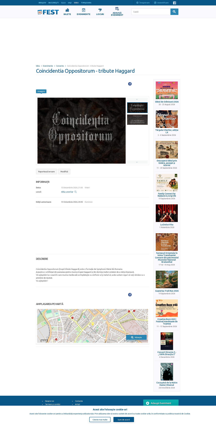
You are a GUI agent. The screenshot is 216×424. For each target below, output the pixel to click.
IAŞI (70, 3)
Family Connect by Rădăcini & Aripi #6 (167, 195)
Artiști (77, 404)
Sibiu (38, 66)
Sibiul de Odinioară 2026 (167, 102)
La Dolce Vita (166, 225)
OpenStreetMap (132, 341)
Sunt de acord (124, 420)
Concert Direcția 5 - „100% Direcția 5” (166, 353)
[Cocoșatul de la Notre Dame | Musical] (167, 371)
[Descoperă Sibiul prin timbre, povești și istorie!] (167, 149)
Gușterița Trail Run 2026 (167, 291)
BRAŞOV (42, 3)
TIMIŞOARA (86, 3)
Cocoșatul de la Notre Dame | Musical (166, 384)
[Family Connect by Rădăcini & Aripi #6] (167, 182)
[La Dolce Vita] (167, 213)
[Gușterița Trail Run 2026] (167, 279)
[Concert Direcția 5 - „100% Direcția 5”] (167, 341)
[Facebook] (130, 84)
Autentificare (163, 3)
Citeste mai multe (100, 420)
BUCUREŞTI (53, 3)
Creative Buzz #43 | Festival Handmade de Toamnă (167, 321)
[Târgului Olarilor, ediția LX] (167, 119)
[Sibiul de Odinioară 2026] (167, 90)
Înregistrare (145, 3)
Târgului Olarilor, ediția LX (166, 131)
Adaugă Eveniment (161, 403)
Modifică (64, 172)
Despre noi (49, 401)
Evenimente (48, 66)
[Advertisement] (108, 40)
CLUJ (63, 3)
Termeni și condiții (52, 404)
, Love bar (67, 192)
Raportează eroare (46, 172)
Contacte (79, 401)
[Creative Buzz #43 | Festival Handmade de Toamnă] (167, 308)
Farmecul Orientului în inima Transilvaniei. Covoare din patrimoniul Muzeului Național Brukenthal (167, 257)
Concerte (60, 66)
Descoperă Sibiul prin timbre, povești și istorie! (167, 163)
